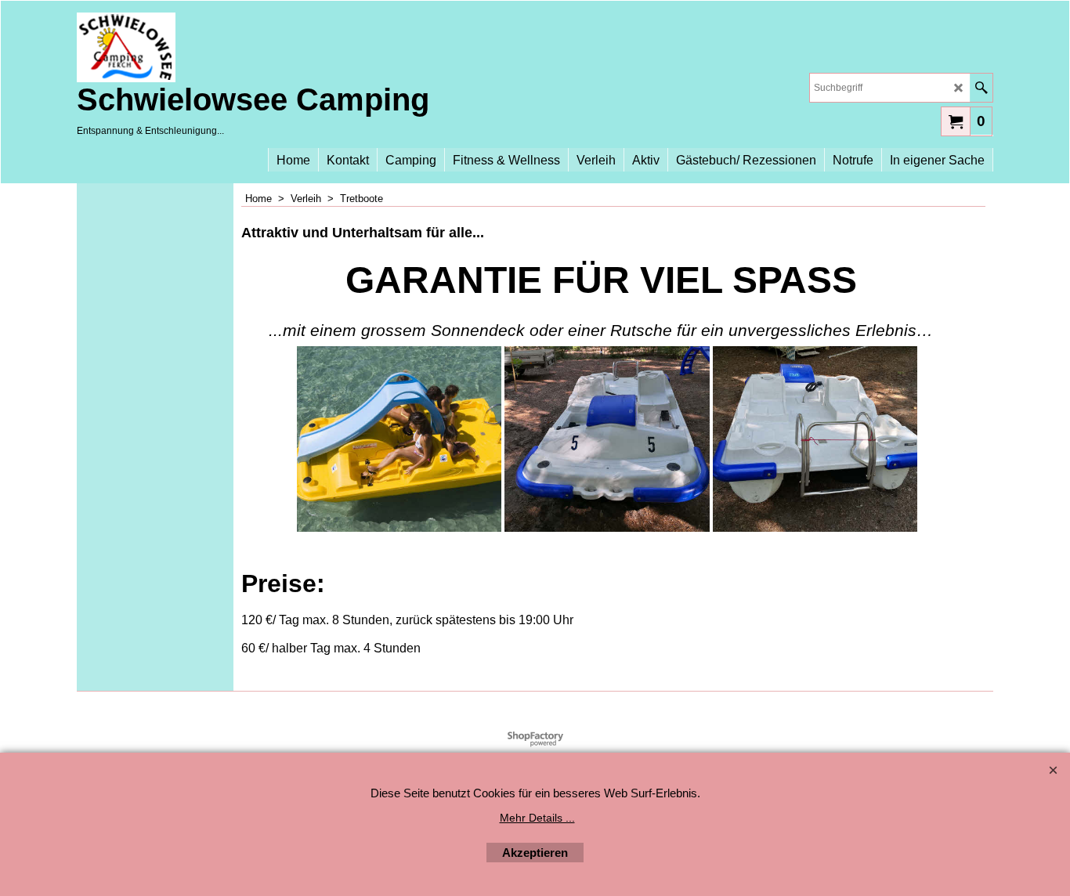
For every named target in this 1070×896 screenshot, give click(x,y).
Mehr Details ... (537, 817)
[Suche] (981, 88)
